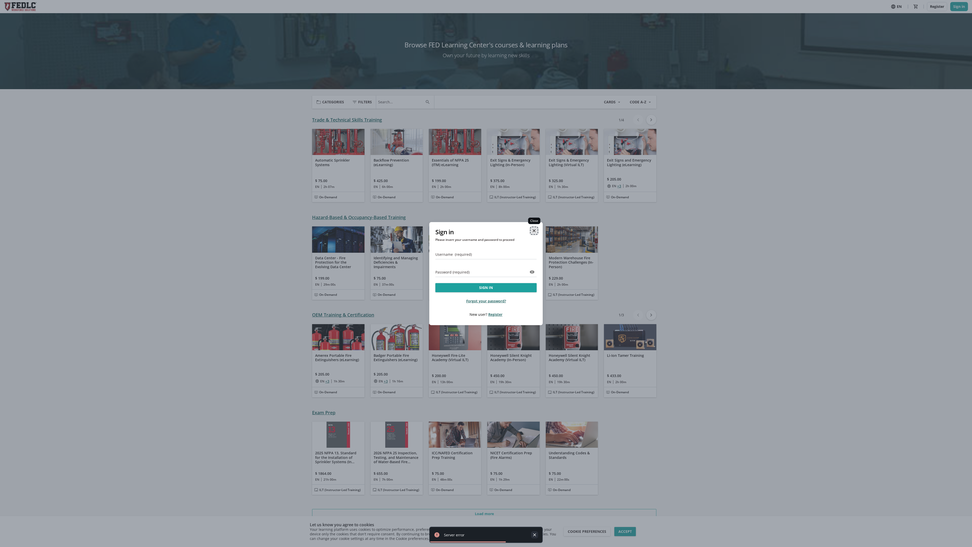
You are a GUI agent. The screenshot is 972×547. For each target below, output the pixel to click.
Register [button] (495, 314)
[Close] (534, 230)
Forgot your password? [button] (486, 301)
